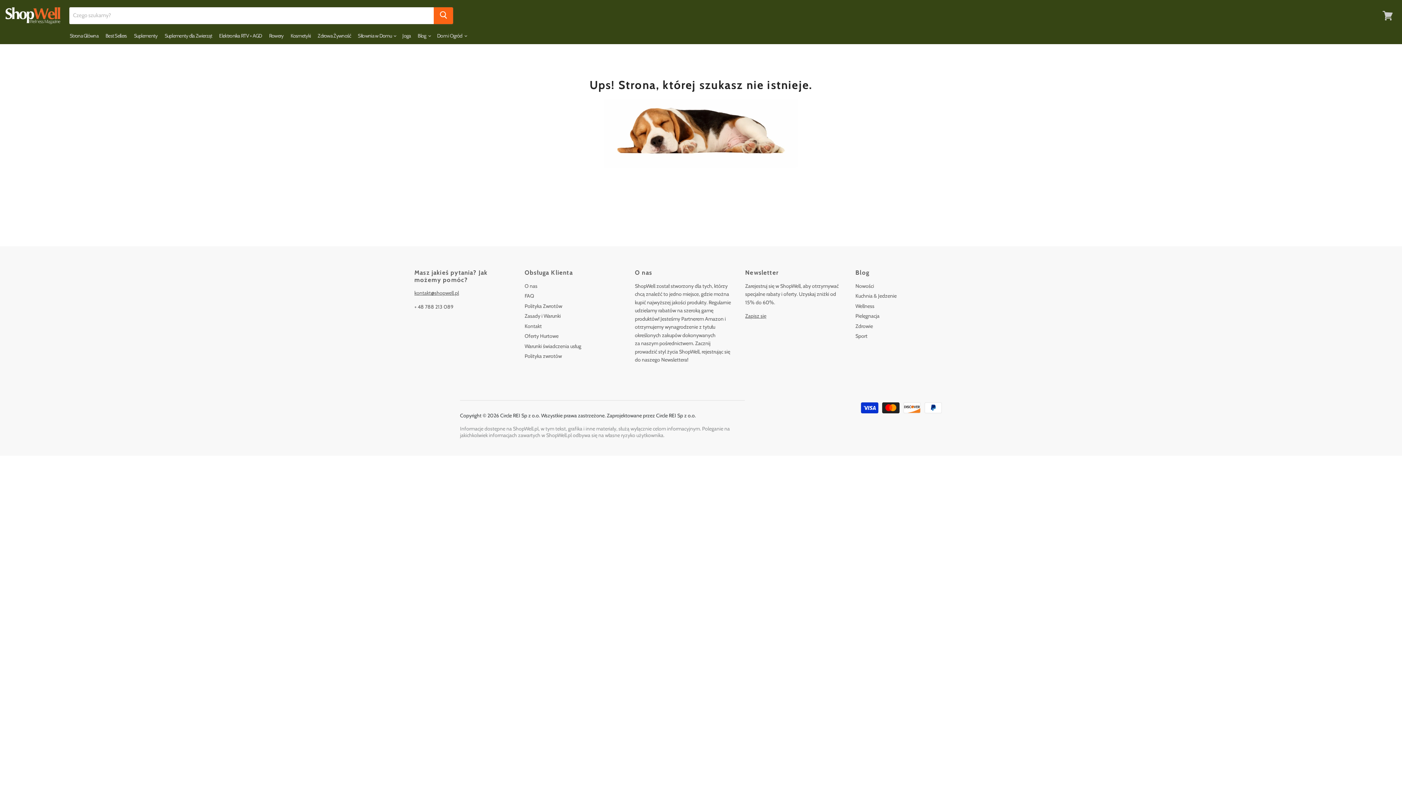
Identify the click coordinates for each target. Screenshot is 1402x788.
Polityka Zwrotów (543, 306)
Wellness (864, 306)
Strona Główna (84, 35)
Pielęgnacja (867, 316)
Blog (422, 35)
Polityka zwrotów (543, 356)
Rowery (276, 35)
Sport (861, 336)
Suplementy (146, 35)
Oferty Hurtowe (542, 336)
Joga (406, 35)
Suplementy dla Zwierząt (188, 35)
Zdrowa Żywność (334, 35)
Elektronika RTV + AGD (240, 35)
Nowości (864, 286)
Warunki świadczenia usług (553, 346)
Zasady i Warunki (543, 316)
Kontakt (533, 326)
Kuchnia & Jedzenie (876, 296)
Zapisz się (755, 316)
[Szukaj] (443, 15)
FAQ (529, 296)
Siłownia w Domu (375, 35)
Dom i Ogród (450, 35)
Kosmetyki (301, 35)
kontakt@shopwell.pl (436, 293)
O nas (531, 286)
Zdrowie (864, 326)
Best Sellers (116, 35)
